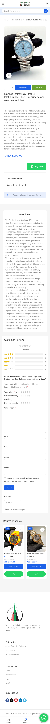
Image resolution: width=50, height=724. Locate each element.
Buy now (39, 87)
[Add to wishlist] (20, 530)
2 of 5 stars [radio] (23, 392)
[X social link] (16, 185)
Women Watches (12, 654)
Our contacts (10, 674)
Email (7, 467)
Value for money (11, 396)
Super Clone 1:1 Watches (11, 20)
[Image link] (25, 612)
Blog (7, 679)
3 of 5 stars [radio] (25, 392)
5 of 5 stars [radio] (29, 392)
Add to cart (23, 87)
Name (7, 457)
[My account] (47, 3)
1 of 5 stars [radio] (21, 392)
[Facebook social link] (13, 185)
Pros (6, 436)
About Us (9, 670)
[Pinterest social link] (19, 185)
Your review (10, 407)
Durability (8, 399)
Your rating (10, 392)
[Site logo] (25, 3)
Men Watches (11, 650)
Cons (6, 447)
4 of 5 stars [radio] (27, 392)
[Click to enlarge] (9, 75)
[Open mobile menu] (3, 3)
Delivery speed (10, 403)
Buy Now (39, 166)
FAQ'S (7, 683)
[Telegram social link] (25, 185)
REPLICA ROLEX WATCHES (36, 20)
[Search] (46, 11)
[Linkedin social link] (22, 185)
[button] (13, 566)
